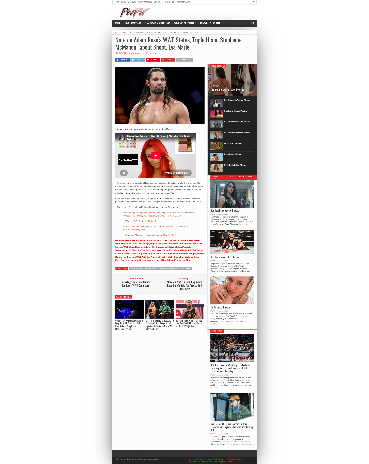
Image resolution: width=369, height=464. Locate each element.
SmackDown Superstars (157, 23)
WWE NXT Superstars (185, 23)
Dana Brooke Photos (233, 154)
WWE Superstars (145, 2)
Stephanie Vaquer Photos (235, 111)
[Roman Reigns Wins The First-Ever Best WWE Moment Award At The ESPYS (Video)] (190, 318)
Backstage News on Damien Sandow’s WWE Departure (135, 283)
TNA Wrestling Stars (211, 23)
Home (117, 23)
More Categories (183, 2)
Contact (229, 462)
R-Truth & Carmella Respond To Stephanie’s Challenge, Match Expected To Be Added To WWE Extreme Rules (159, 325)
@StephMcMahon (148, 212)
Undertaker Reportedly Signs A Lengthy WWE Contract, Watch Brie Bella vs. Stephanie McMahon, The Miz (129, 325)
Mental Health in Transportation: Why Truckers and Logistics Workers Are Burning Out (231, 427)
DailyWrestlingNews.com (130, 53)
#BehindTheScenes (132, 226)
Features (125, 32)
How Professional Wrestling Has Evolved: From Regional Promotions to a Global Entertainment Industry (230, 368)
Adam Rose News (136, 268)
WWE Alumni (169, 2)
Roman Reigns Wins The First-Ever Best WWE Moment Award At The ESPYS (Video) (189, 323)
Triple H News (185, 268)
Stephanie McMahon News (168, 268)
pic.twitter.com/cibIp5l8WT (134, 229)
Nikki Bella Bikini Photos (235, 165)
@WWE (178, 226)
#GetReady (138, 216)
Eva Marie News (150, 268)
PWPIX (212, 214)
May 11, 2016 (149, 221)
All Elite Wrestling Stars (235, 459)
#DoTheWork (150, 216)
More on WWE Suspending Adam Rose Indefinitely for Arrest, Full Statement (184, 285)
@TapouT (127, 216)
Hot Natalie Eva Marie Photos (237, 133)
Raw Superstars (133, 23)
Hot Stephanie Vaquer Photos (237, 100)
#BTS (185, 226)
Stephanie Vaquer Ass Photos (224, 257)
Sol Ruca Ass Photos (220, 307)
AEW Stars (158, 2)
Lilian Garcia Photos (233, 143)
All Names (132, 2)
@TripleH (158, 226)
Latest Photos (120, 2)
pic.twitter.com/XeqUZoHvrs (169, 216)
